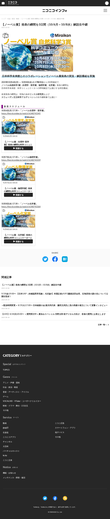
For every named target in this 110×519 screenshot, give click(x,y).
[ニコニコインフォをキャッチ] (65, 498)
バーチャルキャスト (11, 451)
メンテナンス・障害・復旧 (14, 478)
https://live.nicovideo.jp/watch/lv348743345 (21, 114)
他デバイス (59, 432)
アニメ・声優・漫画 (11, 383)
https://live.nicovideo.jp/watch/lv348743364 (21, 207)
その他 (5, 410)
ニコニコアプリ (9, 437)
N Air (5, 456)
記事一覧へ (102, 325)
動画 (5, 423)
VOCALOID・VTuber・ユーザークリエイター (22, 401)
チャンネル (7, 442)
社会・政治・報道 (13, 18)
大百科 (5, 446)
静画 (5, 428)
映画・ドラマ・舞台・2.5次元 (15, 406)
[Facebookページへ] (55, 498)
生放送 (5, 433)
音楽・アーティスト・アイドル (16, 392)
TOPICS (6, 370)
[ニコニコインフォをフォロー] (45, 498)
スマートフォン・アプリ (65, 428)
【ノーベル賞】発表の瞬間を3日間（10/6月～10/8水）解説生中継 (42, 18)
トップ (3, 18)
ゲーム (5, 397)
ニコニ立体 (7, 460)
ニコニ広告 (59, 423)
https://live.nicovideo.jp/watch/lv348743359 (21, 160)
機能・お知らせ (9, 473)
